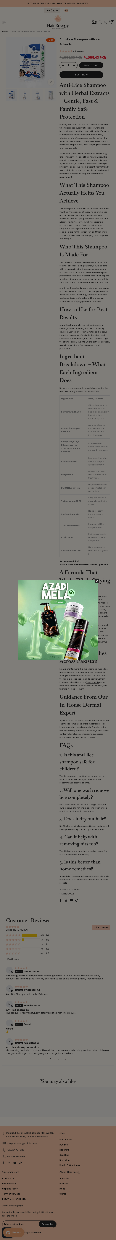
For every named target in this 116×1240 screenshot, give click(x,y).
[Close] (97, 581)
